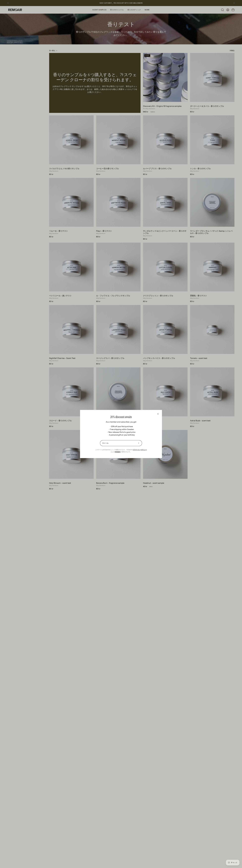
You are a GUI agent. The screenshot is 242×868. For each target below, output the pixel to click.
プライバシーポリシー (140, 450)
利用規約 (117, 452)
